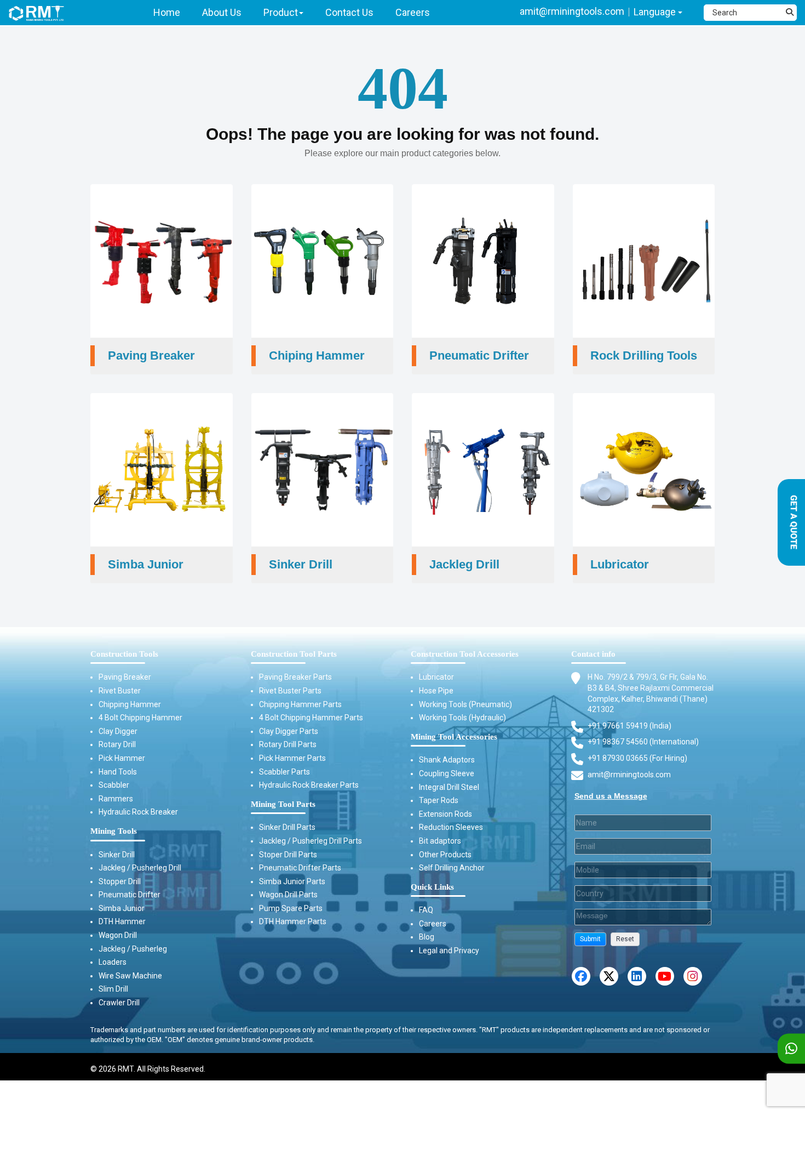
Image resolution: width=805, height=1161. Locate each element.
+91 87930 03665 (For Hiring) (637, 758)
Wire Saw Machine (130, 975)
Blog (426, 936)
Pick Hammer (122, 758)
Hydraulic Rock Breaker (138, 811)
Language (656, 12)
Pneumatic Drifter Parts (300, 867)
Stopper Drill (120, 881)
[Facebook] (581, 976)
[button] (590, 939)
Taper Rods (438, 800)
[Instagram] (692, 976)
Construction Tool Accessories (465, 654)
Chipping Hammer (130, 704)
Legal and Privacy (449, 950)
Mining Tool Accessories (454, 736)
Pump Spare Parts (291, 908)
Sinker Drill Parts (287, 827)
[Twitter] (609, 976)
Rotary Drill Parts (288, 744)
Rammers (116, 798)
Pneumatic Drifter (129, 894)
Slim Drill (113, 988)
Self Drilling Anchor (452, 867)
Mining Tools (113, 831)
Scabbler (114, 785)
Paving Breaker (125, 677)
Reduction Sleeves (451, 827)
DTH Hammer (122, 921)
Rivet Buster (120, 690)
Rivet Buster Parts (290, 690)
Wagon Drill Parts (288, 894)
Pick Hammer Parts (292, 758)
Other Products (445, 854)
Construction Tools (124, 654)
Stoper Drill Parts (288, 854)
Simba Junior (122, 908)
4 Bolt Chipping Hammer (140, 717)
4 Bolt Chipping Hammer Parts (311, 717)
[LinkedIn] (637, 976)
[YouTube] (665, 976)
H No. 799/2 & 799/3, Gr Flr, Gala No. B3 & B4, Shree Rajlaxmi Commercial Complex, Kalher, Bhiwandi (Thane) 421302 (651, 693)
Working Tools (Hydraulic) (462, 717)
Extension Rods (445, 814)
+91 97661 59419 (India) (629, 725)
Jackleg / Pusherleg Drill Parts (310, 840)
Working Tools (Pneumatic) (465, 704)
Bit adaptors (440, 840)
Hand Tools (118, 771)
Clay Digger (118, 731)
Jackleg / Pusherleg (133, 948)
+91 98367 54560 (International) (643, 741)
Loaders (113, 962)
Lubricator (436, 677)
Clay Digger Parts (288, 731)
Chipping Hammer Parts (300, 704)
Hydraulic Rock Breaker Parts (309, 785)
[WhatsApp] (791, 1049)
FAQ (426, 910)
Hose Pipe (436, 690)
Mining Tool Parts (283, 804)
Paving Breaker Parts (295, 677)
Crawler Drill (119, 1002)
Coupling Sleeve (446, 773)
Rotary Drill (117, 744)
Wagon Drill (118, 935)
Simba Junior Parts (292, 881)
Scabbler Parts (284, 771)
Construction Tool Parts (294, 654)
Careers (432, 923)
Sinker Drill (117, 854)
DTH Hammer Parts (292, 921)
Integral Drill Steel (449, 787)
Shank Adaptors (447, 759)
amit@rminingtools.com (572, 11)
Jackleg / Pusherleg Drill (140, 867)
